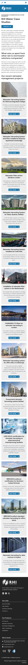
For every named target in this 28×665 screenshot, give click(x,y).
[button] (25, 8)
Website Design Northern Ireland (12, 661)
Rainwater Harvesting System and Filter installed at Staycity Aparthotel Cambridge (14, 139)
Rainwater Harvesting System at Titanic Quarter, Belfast (14, 213)
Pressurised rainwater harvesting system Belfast (14, 400)
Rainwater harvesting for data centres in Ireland (14, 556)
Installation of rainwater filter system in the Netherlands (14, 287)
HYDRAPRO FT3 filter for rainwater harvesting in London (14, 325)
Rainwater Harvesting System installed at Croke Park (14, 250)
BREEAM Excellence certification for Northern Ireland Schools (14, 481)
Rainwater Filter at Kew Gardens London (14, 177)
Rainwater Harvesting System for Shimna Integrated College (14, 101)
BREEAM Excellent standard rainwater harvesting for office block (14, 518)
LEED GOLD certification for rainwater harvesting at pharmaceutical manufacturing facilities (14, 439)
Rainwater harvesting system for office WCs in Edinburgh (14, 362)
